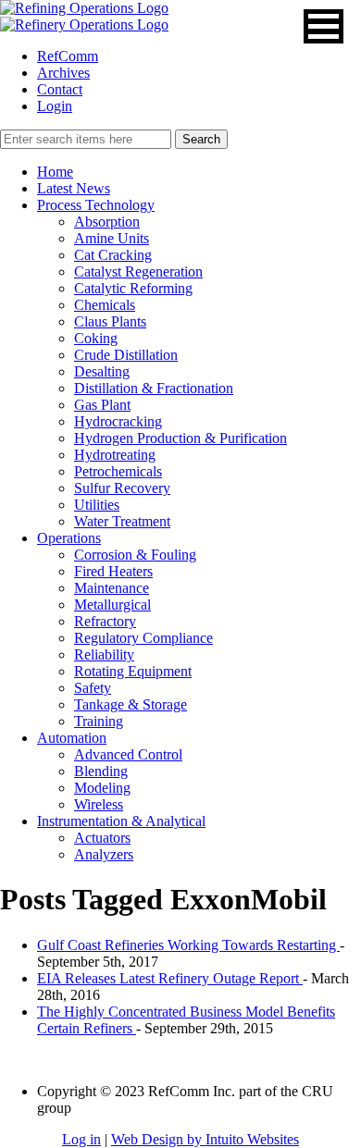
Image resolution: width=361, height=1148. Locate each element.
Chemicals (104, 305)
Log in (81, 1139)
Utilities (96, 504)
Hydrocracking (118, 421)
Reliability (104, 654)
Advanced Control (128, 754)
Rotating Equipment (133, 671)
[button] (323, 26)
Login (54, 106)
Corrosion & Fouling (135, 554)
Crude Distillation (126, 355)
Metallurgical (112, 604)
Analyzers (103, 854)
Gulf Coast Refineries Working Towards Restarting (188, 945)
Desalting (102, 371)
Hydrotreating (115, 455)
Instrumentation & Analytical (121, 821)
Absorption (107, 221)
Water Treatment (122, 521)
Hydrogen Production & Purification (180, 438)
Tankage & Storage (130, 704)
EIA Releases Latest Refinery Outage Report (170, 978)
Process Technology (96, 205)
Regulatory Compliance (143, 638)
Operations (69, 538)
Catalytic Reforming (133, 288)
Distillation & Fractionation (153, 388)
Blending (101, 771)
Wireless (98, 804)
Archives (63, 72)
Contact (59, 89)
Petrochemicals (118, 471)
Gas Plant (102, 405)
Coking (96, 338)
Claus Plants (110, 321)
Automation (71, 738)
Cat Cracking (113, 255)
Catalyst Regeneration (138, 271)
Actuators (102, 838)
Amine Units (111, 238)
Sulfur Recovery (122, 488)
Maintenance (111, 588)
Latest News (73, 188)
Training (98, 721)
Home (55, 171)
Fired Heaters (113, 571)
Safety (92, 688)
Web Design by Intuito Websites (205, 1139)
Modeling (102, 788)
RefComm (67, 56)
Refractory (105, 621)
